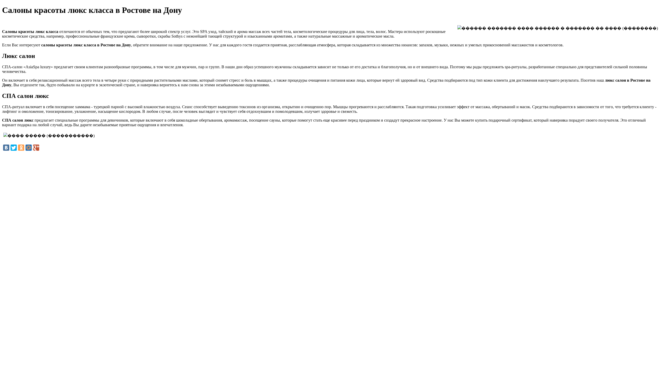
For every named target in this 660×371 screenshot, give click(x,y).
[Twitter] (14, 148)
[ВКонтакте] (6, 148)
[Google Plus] (36, 148)
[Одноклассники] (21, 148)
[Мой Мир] (29, 148)
